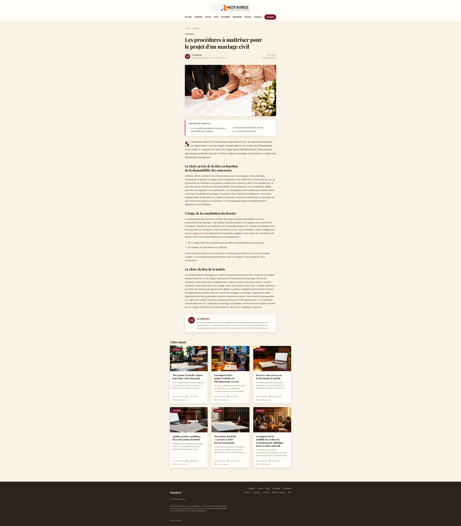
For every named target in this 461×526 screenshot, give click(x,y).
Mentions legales (278, 492)
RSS (289, 492)
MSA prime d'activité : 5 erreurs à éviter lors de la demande (225, 439)
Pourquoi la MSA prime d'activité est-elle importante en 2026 (226, 378)
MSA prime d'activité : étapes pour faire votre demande (188, 377)
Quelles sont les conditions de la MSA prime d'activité (187, 438)
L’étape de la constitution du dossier (248, 128)
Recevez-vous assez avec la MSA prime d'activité (269, 377)
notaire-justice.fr (193, 233)
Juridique (198, 17)
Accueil (188, 17)
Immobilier (225, 17)
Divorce (248, 17)
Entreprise (237, 17)
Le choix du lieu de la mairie (245, 131)
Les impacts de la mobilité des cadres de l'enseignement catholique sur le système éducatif (270, 441)
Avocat (208, 17)
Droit (216, 17)
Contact (270, 17)
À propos (258, 17)
